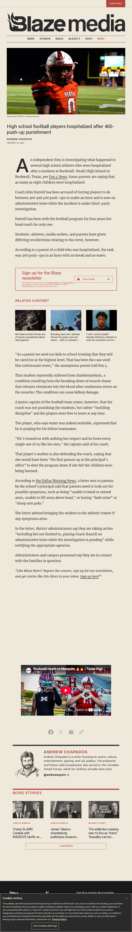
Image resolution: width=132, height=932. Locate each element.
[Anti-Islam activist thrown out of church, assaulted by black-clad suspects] (30, 320)
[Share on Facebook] (50, 732)
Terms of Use (68, 283)
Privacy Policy (53, 283)
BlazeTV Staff (97, 823)
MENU (101, 39)
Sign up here (89, 576)
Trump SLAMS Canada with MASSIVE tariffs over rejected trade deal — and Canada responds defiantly (28, 833)
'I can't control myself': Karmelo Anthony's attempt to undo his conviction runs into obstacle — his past (101, 337)
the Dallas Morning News (56, 481)
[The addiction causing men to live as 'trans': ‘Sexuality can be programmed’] (104, 809)
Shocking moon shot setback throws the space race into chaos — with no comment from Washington (65, 337)
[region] (66, 912)
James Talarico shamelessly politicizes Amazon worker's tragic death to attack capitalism (65, 833)
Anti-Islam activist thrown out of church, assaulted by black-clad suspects (30, 337)
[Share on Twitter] (61, 732)
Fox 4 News (58, 177)
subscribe (115, 4)
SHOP (88, 39)
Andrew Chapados (19, 139)
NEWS (30, 39)
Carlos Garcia (21, 823)
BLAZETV (74, 39)
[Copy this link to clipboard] (81, 732)
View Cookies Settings (45, 926)
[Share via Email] (71, 732)
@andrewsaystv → (56, 775)
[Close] (126, 898)
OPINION (45, 39)
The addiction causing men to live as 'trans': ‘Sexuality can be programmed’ (103, 833)
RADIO (60, 39)
